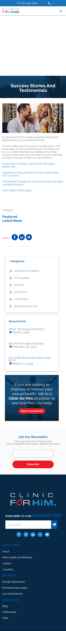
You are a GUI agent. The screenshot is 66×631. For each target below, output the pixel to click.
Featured (9, 217)
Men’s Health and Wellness (17, 557)
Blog (5, 606)
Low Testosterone (12, 593)
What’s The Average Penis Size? (26, 329)
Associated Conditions (26, 270)
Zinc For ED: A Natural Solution (26, 343)
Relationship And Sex (26, 306)
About (5, 551)
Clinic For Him (11, 11)
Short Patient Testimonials (16, 190)
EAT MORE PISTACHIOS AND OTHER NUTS (30, 359)
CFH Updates (21, 277)
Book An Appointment (32, 411)
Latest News (12, 221)
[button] (61, 11)
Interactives (20, 292)
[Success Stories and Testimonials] (33, 118)
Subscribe (33, 464)
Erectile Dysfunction (13, 581)
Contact (6, 563)
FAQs (5, 618)
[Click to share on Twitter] (29, 237)
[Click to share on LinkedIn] (22, 237)
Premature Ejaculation (15, 587)
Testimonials (9, 612)
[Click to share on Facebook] (15, 237)
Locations (7, 569)
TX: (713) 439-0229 (38, 3)
